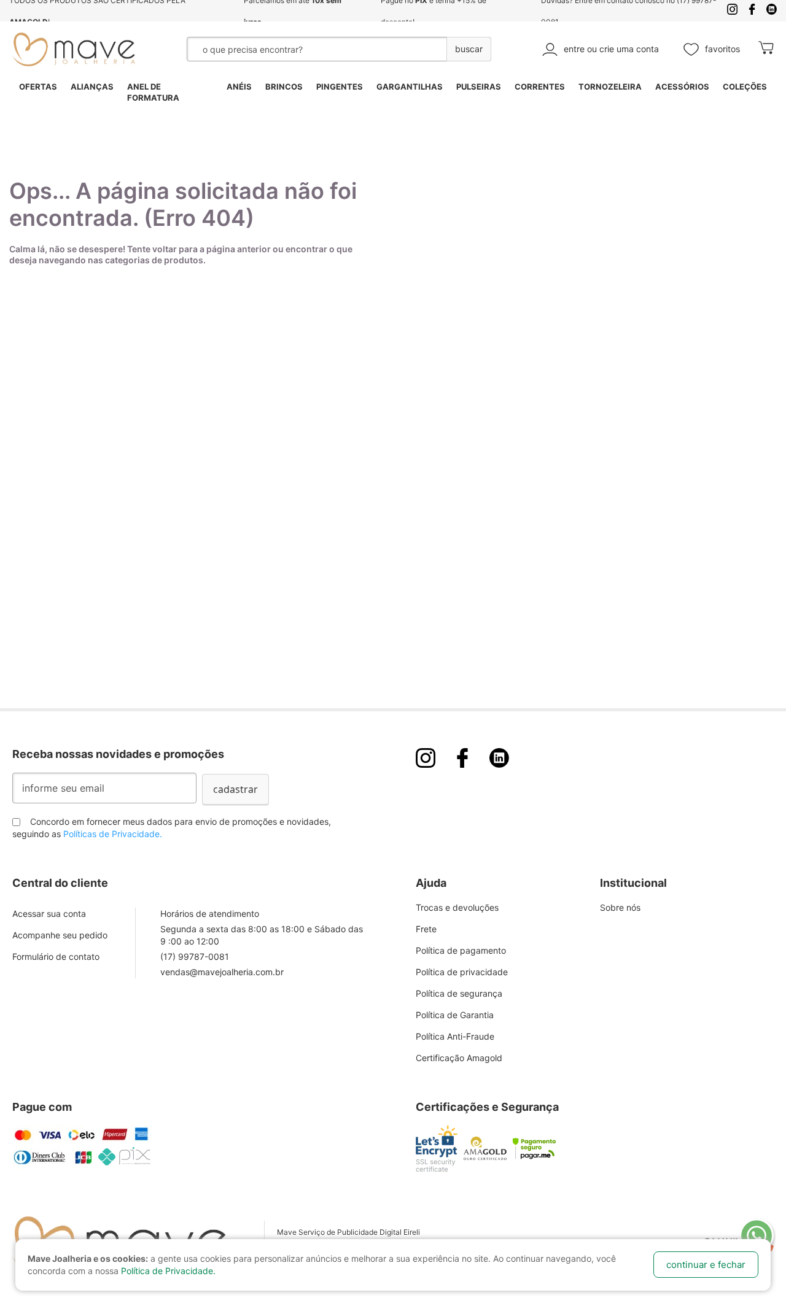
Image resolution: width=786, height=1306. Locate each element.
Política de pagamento (461, 950)
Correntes (540, 86)
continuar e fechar (705, 1264)
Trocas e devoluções (457, 907)
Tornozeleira (610, 86)
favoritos (722, 49)
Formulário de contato (55, 956)
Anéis (239, 86)
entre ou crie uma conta (611, 49)
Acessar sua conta (49, 913)
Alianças (92, 86)
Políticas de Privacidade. (112, 834)
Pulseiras (478, 86)
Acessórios (682, 86)
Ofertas (38, 86)
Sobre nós (620, 907)
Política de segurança (459, 993)
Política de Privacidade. (168, 1270)
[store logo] (73, 49)
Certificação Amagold (459, 1058)
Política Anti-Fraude (455, 1036)
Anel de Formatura (153, 92)
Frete (426, 929)
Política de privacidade (462, 972)
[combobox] (309, 49)
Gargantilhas (409, 86)
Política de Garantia (455, 1015)
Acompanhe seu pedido (59, 935)
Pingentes (339, 86)
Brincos (284, 86)
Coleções (745, 86)
